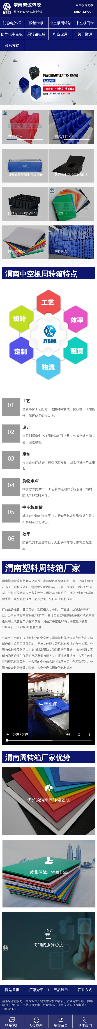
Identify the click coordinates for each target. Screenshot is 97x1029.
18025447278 (83, 12)
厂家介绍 (36, 990)
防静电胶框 (12, 23)
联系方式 (12, 45)
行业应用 (60, 34)
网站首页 (12, 990)
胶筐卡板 (36, 23)
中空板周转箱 (60, 23)
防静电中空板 (12, 34)
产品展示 (60, 990)
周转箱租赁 (36, 34)
